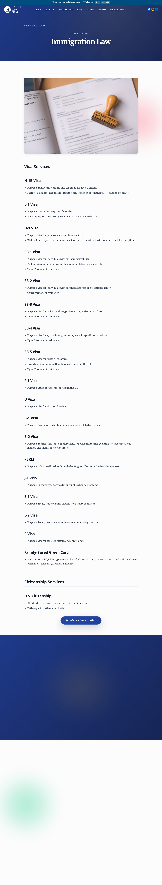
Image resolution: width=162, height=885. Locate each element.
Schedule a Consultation (81, 620)
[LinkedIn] (156, 9)
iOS (97, 2)
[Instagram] (152, 9)
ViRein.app (88, 2)
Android (105, 2)
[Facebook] (149, 9)
